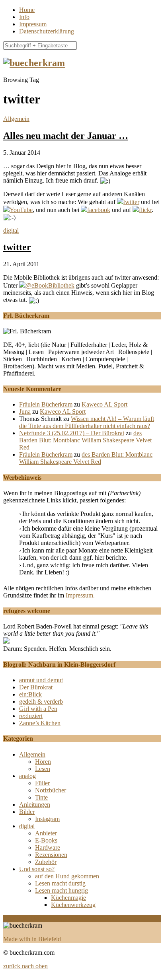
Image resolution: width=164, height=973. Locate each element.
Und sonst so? (37, 869)
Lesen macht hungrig (61, 890)
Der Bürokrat (36, 687)
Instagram (47, 818)
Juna (25, 411)
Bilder (27, 811)
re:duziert (31, 715)
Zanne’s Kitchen (40, 723)
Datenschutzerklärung (46, 31)
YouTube (21, 209)
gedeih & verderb (41, 701)
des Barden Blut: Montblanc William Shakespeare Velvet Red (85, 440)
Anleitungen (34, 804)
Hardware (47, 847)
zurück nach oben (25, 966)
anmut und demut (41, 680)
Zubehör (46, 861)
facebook (98, 209)
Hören (43, 761)
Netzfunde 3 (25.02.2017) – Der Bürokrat (71, 433)
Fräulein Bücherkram (45, 404)
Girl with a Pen (38, 708)
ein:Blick (30, 694)
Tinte (41, 797)
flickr (145, 209)
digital (11, 230)
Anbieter (46, 833)
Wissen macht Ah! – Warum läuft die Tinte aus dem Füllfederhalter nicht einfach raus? (86, 422)
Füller (42, 783)
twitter (131, 201)
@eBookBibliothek (49, 285)
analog (27, 776)
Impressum (33, 24)
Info (24, 17)
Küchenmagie (68, 897)
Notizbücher (50, 790)
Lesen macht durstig (60, 883)
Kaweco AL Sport (104, 404)
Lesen (42, 768)
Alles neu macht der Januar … (65, 135)
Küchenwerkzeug (73, 904)
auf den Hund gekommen (67, 876)
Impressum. (80, 595)
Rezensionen (51, 854)
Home (27, 9)
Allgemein (16, 118)
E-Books (46, 840)
